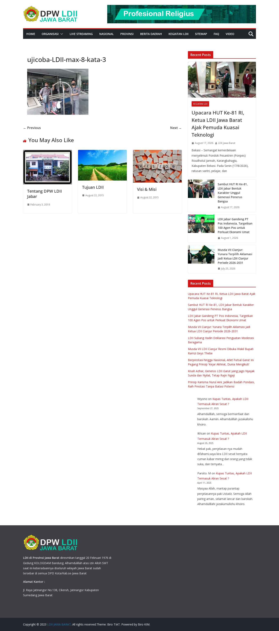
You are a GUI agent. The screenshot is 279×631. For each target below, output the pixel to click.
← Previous (32, 128)
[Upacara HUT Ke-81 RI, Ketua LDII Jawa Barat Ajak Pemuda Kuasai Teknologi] (222, 80)
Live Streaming (81, 34)
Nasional (106, 34)
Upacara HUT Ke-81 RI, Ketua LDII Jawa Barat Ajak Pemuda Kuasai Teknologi (218, 123)
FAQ (216, 34)
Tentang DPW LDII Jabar (44, 193)
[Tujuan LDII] (102, 152)
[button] (61, 34)
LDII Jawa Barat (226, 143)
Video (230, 34)
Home (30, 34)
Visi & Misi (146, 189)
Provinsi (127, 34)
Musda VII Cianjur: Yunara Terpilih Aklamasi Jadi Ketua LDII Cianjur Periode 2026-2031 (235, 256)
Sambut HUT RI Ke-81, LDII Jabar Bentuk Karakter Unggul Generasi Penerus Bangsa (233, 192)
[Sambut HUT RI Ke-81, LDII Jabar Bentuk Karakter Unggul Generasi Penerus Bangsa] (201, 196)
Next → (176, 128)
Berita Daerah (151, 34)
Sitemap (201, 34)
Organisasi (50, 34)
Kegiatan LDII (179, 34)
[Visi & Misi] (157, 152)
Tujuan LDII (93, 187)
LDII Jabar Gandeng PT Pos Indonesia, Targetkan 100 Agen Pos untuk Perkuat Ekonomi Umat (235, 225)
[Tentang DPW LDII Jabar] (47, 152)
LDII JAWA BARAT (59, 624)
